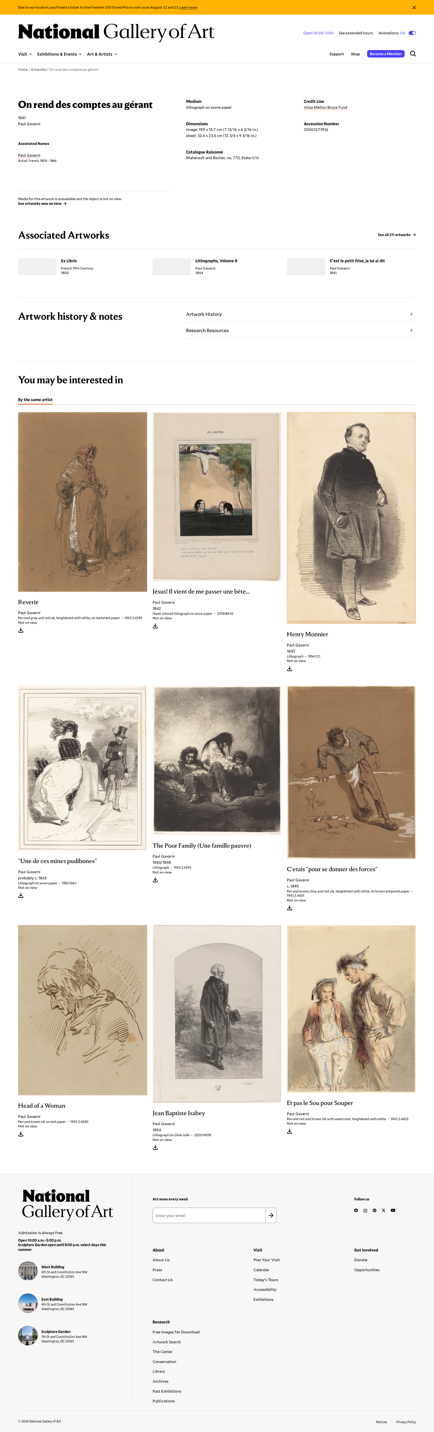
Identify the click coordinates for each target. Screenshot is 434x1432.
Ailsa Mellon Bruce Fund (325, 107)
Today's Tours (265, 1279)
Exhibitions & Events (57, 54)
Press (157, 1269)
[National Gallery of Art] (65, 1202)
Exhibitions (263, 1299)
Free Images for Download (176, 1332)
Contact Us (163, 1279)
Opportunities (367, 1269)
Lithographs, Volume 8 (216, 260)
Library (159, 1371)
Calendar (261, 1269)
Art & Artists (99, 54)
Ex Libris (69, 260)
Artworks (38, 69)
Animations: (392, 33)
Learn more (188, 7)
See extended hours (356, 33)
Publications (164, 1401)
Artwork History (204, 314)
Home (23, 69)
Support (337, 54)
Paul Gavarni (29, 155)
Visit (22, 54)
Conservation (164, 1361)
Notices (381, 1422)
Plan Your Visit (266, 1259)
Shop (355, 54)
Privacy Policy (406, 1422)
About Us (161, 1259)
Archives (160, 1381)
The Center (163, 1351)
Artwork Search (167, 1341)
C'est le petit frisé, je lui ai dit (357, 260)
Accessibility (264, 1289)
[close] (414, 7)
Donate (360, 1259)
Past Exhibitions (167, 1391)
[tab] (35, 400)
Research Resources (207, 330)
